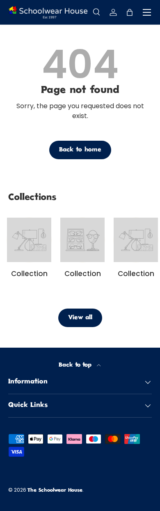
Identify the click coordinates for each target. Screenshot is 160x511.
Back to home (80, 150)
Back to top (76, 365)
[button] (129, 12)
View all (80, 318)
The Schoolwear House (54, 490)
